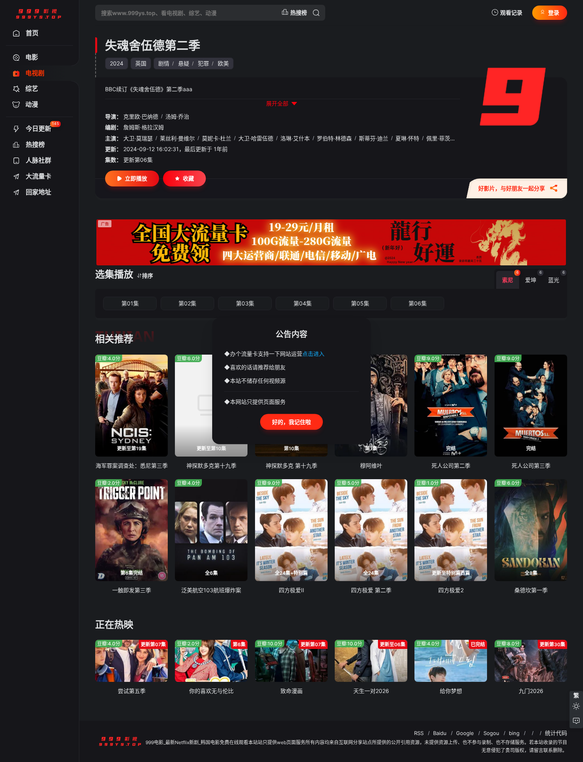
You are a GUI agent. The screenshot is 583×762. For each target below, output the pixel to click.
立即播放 (136, 178)
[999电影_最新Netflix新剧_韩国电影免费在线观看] (38, 12)
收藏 (188, 178)
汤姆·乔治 (177, 116)
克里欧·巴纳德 (140, 116)
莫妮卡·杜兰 (216, 138)
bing (514, 733)
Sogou (491, 733)
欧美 (223, 63)
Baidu (440, 733)
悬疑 (183, 63)
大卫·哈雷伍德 (255, 138)
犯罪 (203, 63)
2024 (116, 63)
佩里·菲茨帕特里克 (449, 138)
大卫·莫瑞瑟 (138, 138)
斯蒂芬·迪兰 (373, 138)
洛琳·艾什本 (295, 138)
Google (465, 733)
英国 (140, 63)
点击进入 (313, 353)
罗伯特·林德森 (334, 138)
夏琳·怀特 (407, 138)
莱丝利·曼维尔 (177, 138)
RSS (419, 733)
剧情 (163, 63)
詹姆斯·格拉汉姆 (143, 127)
